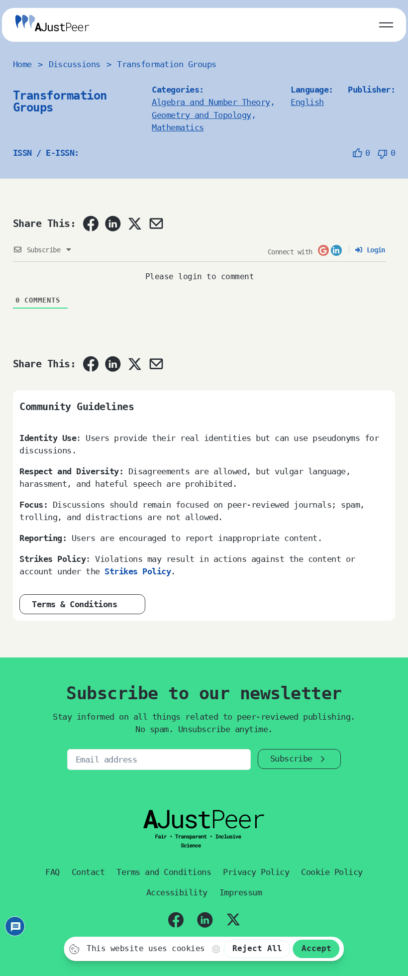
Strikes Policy (137, 571)
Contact (88, 872)
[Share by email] (156, 223)
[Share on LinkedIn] (113, 223)
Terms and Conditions (163, 872)
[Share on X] (134, 223)
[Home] (52, 24)
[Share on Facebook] (91, 223)
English (307, 102)
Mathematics (178, 127)
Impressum (240, 892)
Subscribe (291, 758)
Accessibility (176, 892)
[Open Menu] (386, 23)
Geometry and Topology (201, 115)
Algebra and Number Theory (211, 102)
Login (374, 250)
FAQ (52, 872)
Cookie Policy (331, 872)
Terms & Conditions (74, 604)
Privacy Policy (256, 872)
